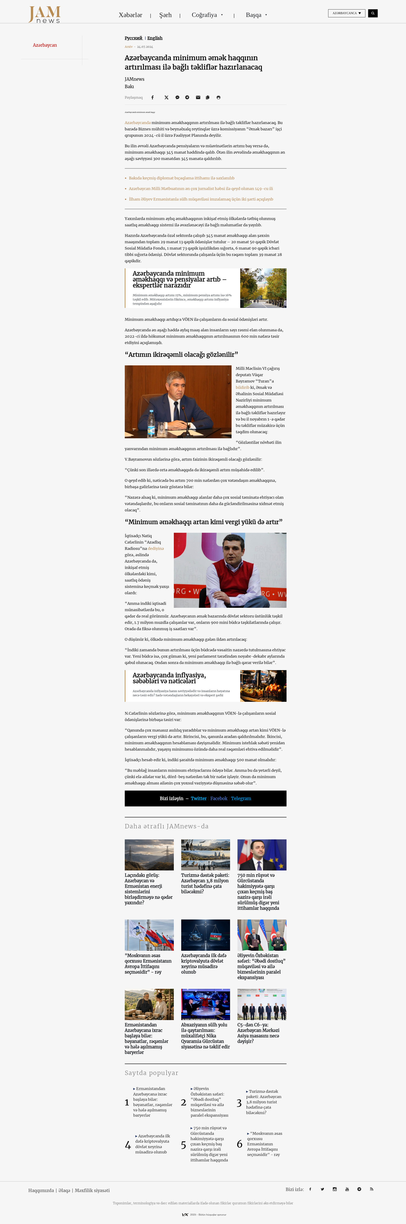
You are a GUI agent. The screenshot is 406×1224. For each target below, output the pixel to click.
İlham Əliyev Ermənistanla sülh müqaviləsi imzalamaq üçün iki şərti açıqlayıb (201, 199)
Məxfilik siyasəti (92, 1190)
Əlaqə (64, 1190)
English (155, 38)
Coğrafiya (204, 14)
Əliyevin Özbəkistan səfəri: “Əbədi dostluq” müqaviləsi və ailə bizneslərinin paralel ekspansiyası (261, 966)
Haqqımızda (41, 1190)
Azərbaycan (45, 45)
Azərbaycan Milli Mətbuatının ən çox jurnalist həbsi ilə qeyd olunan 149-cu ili (201, 188)
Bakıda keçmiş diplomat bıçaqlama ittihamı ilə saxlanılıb (182, 178)
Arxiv (130, 47)
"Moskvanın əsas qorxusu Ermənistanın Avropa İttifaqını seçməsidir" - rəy (148, 964)
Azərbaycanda (138, 122)
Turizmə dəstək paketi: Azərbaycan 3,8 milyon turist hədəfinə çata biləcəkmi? (205, 883)
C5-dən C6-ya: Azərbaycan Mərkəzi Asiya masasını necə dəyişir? (258, 1033)
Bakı (129, 86)
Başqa (253, 14)
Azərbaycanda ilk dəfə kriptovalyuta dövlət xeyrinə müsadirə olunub (203, 964)
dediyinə (156, 548)
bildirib (243, 387)
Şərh (165, 15)
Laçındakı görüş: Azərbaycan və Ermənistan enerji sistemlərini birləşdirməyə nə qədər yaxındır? (149, 889)
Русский (134, 38)
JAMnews (134, 79)
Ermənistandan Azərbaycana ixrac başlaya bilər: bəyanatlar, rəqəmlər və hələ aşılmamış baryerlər (146, 1038)
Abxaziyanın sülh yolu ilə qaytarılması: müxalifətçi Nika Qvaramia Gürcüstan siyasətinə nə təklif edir (205, 1035)
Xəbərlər (130, 15)
